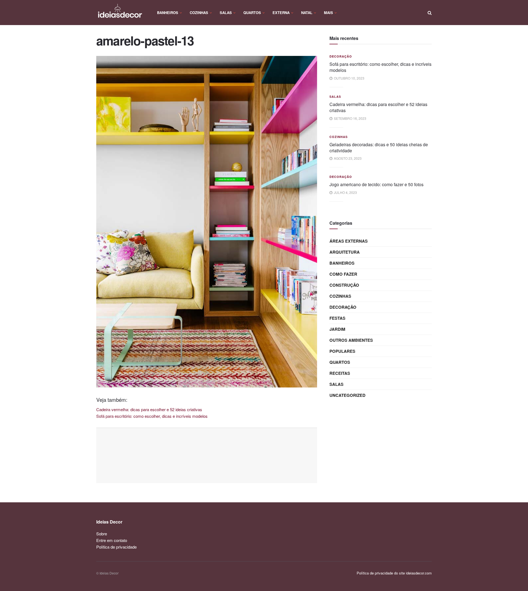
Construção (344, 285)
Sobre (101, 533)
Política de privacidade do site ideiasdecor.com (394, 573)
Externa (281, 12)
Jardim (337, 329)
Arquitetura (344, 252)
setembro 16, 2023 (349, 118)
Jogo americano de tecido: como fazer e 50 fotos (376, 184)
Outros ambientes (351, 340)
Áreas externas (348, 241)
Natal (306, 12)
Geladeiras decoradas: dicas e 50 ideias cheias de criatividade (378, 147)
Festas (337, 318)
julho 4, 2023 (345, 192)
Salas (226, 12)
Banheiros (167, 12)
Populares (342, 351)
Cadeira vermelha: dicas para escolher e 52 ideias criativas (378, 107)
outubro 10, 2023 (348, 78)
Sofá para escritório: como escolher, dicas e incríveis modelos (380, 67)
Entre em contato (111, 540)
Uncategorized (347, 395)
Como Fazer (343, 274)
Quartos (252, 12)
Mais (328, 12)
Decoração (340, 56)
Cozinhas (199, 12)
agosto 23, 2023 (347, 158)
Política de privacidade (116, 547)
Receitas (339, 373)
